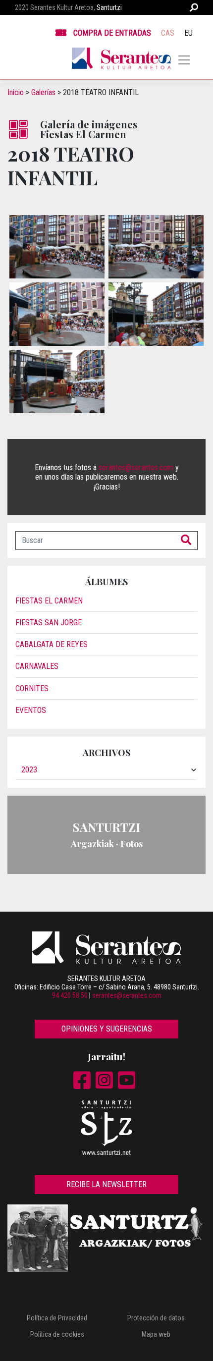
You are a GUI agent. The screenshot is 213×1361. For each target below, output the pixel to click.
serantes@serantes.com (136, 467)
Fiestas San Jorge (48, 622)
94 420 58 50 (70, 995)
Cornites (32, 688)
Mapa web (156, 1334)
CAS (167, 33)
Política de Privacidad (57, 1318)
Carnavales (36, 666)
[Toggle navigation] (184, 60)
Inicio (15, 92)
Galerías (43, 92)
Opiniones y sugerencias (106, 1029)
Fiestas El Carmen (49, 600)
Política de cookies (57, 1334)
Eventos (30, 710)
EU (188, 33)
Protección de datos (156, 1318)
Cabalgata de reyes (51, 644)
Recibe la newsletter (106, 1184)
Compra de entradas (112, 33)
